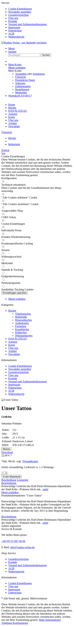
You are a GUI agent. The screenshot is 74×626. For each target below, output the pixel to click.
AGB (11, 33)
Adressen (20, 83)
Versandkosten (30, 461)
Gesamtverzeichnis (18, 14)
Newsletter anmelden (19, 11)
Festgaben (20, 326)
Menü (11, 48)
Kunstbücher (22, 329)
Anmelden (21, 73)
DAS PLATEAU (17, 338)
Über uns (13, 18)
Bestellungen (22, 89)
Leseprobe (22, 479)
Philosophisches (24, 335)
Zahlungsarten (23, 86)
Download (7, 452)
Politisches (21, 332)
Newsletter (14, 354)
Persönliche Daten (25, 80)
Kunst (11, 344)
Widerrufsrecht (16, 36)
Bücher (12, 310)
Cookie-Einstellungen (20, 8)
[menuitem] (40, 8)
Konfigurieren (20, 623)
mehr (45, 489)
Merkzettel (21, 92)
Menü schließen (16, 67)
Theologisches (23, 313)
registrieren (39, 73)
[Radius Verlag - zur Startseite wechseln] (23, 42)
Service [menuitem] (24, 19)
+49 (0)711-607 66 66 (13, 541)
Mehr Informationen (50, 619)
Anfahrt (12, 351)
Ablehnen (7, 623)
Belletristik (21, 316)
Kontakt (12, 21)
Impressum (14, 27)
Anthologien (22, 323)
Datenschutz (15, 30)
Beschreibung (8, 479)
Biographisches (23, 320)
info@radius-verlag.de (22, 547)
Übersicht (20, 76)
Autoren (12, 341)
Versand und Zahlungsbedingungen (27, 24)
